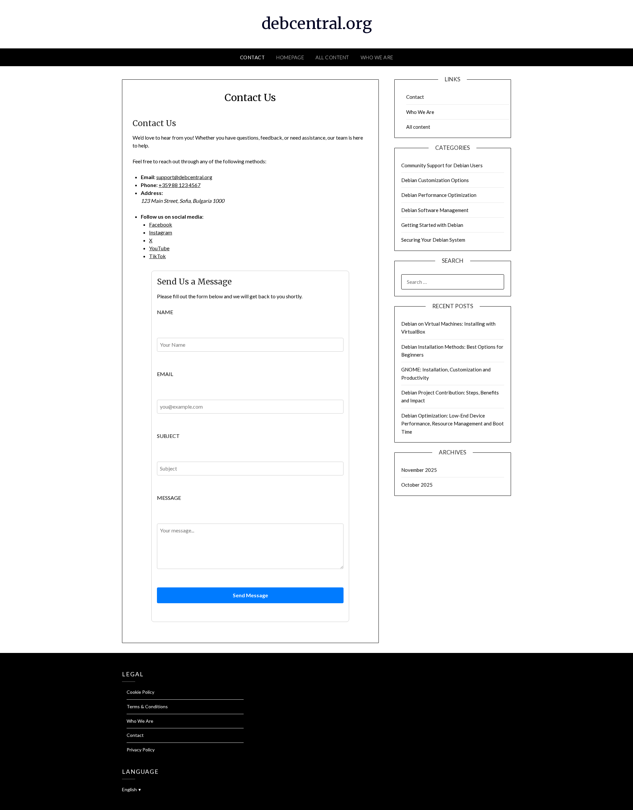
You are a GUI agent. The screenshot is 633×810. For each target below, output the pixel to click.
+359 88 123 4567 (179, 185)
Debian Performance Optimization (438, 195)
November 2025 (419, 470)
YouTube (159, 248)
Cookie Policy (140, 692)
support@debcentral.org (184, 177)
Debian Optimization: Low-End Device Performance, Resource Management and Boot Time (452, 424)
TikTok (157, 256)
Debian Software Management (434, 210)
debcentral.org (316, 23)
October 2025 (417, 485)
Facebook (160, 224)
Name (165, 312)
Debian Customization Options (435, 180)
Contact (252, 57)
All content (332, 57)
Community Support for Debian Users (442, 165)
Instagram (160, 232)
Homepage (290, 57)
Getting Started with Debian (432, 225)
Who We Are (377, 57)
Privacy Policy (141, 749)
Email (165, 374)
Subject (168, 436)
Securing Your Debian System (433, 240)
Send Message (250, 595)
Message (169, 498)
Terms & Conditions (147, 706)
